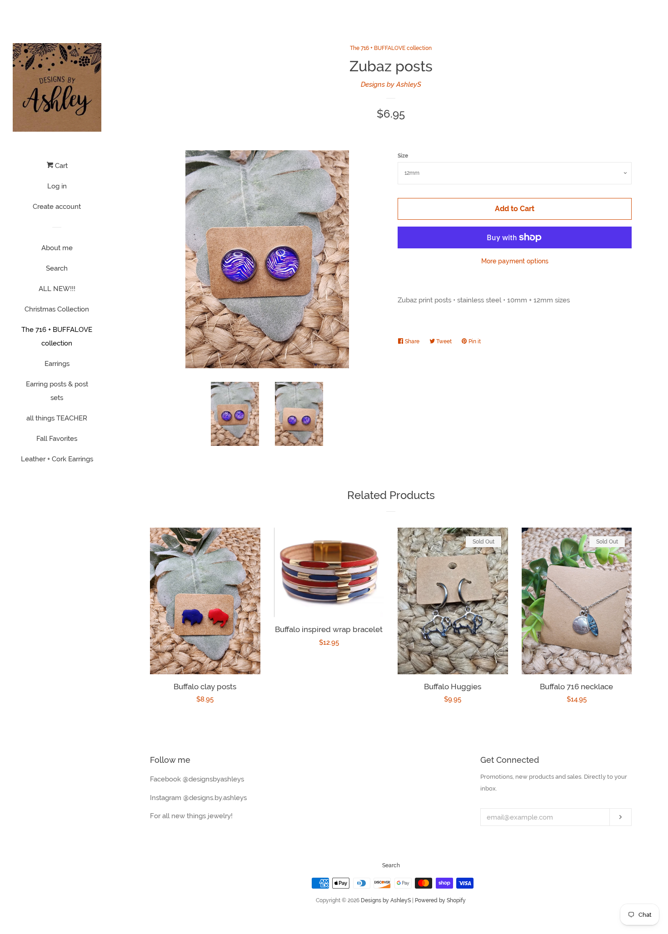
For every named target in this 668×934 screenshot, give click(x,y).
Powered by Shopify (440, 900)
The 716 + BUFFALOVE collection (56, 336)
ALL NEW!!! (57, 289)
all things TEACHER (56, 418)
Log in (57, 186)
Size (403, 156)
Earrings (57, 364)
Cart (60, 166)
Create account (57, 207)
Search (57, 268)
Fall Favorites (56, 439)
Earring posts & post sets (57, 391)
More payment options (514, 261)
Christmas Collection (57, 309)
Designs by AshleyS (391, 84)
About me (57, 248)
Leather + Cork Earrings (57, 459)
